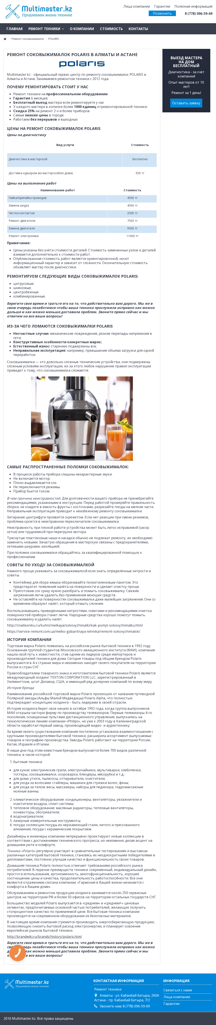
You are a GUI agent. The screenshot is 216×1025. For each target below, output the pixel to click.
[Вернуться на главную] (5, 39)
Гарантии (162, 6)
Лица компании (136, 6)
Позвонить (162, 13)
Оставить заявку (186, 103)
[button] (46, 28)
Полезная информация (193, 6)
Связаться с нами (177, 990)
